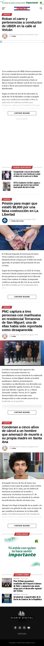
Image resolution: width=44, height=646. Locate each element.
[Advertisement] (22, 142)
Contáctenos (22, 634)
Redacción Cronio (18, 221)
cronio (14, 36)
